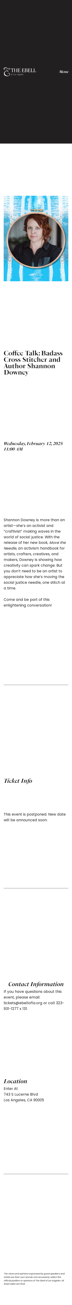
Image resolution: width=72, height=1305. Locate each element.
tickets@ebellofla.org (23, 1002)
